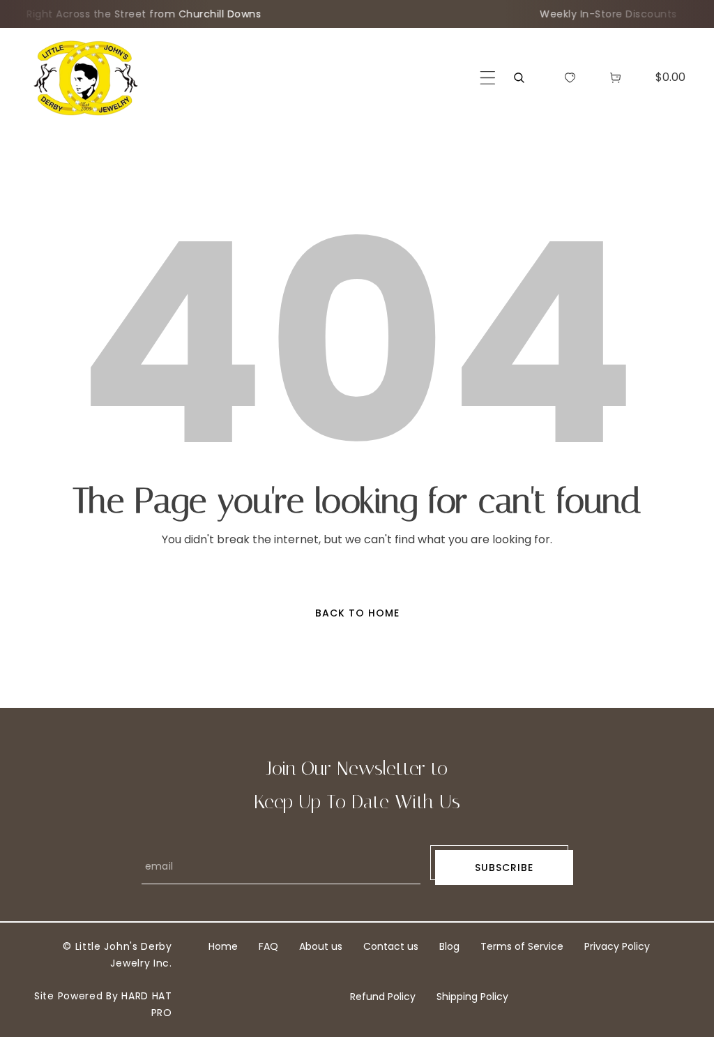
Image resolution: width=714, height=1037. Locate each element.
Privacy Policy (617, 946)
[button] (488, 78)
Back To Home (357, 613)
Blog (449, 946)
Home (223, 946)
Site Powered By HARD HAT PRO (103, 1004)
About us (320, 946)
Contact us (390, 946)
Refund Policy (383, 997)
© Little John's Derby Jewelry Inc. (117, 954)
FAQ (268, 946)
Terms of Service (521, 946)
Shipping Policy (472, 997)
